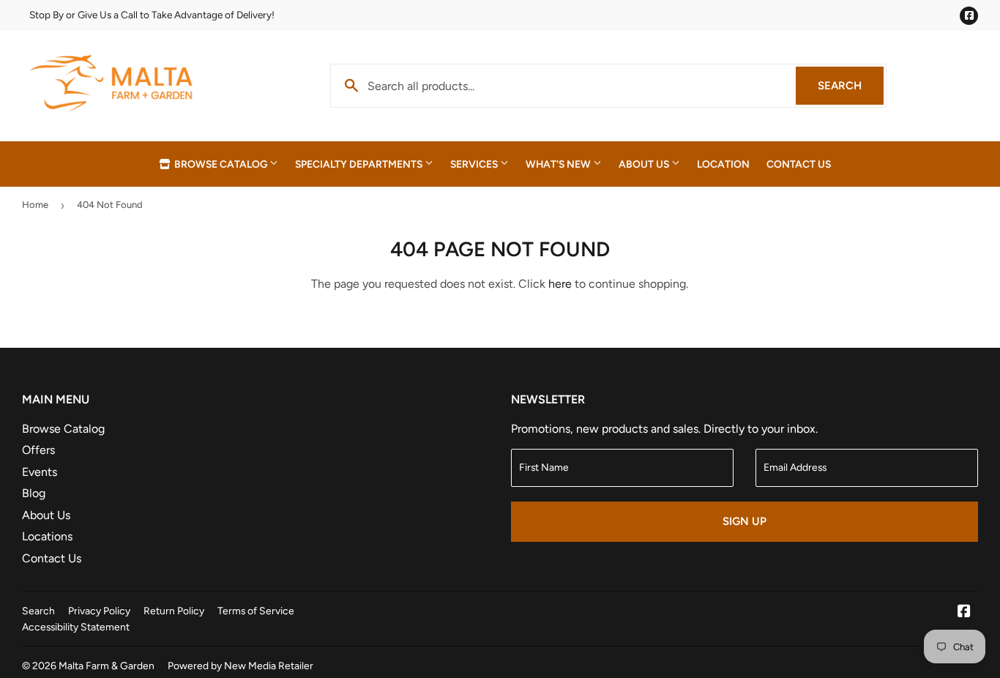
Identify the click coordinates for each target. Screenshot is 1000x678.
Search (851, 85)
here (560, 284)
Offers (38, 450)
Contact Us (798, 164)
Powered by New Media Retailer (240, 665)
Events (39, 472)
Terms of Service (255, 610)
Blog (33, 493)
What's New (559, 164)
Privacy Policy (99, 610)
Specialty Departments (360, 164)
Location (723, 164)
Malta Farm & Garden (106, 665)
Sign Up (744, 521)
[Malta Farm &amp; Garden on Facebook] (964, 612)
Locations (47, 536)
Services (475, 164)
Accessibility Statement (76, 627)
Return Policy (173, 610)
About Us (645, 164)
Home (35, 204)
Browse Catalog (220, 164)
